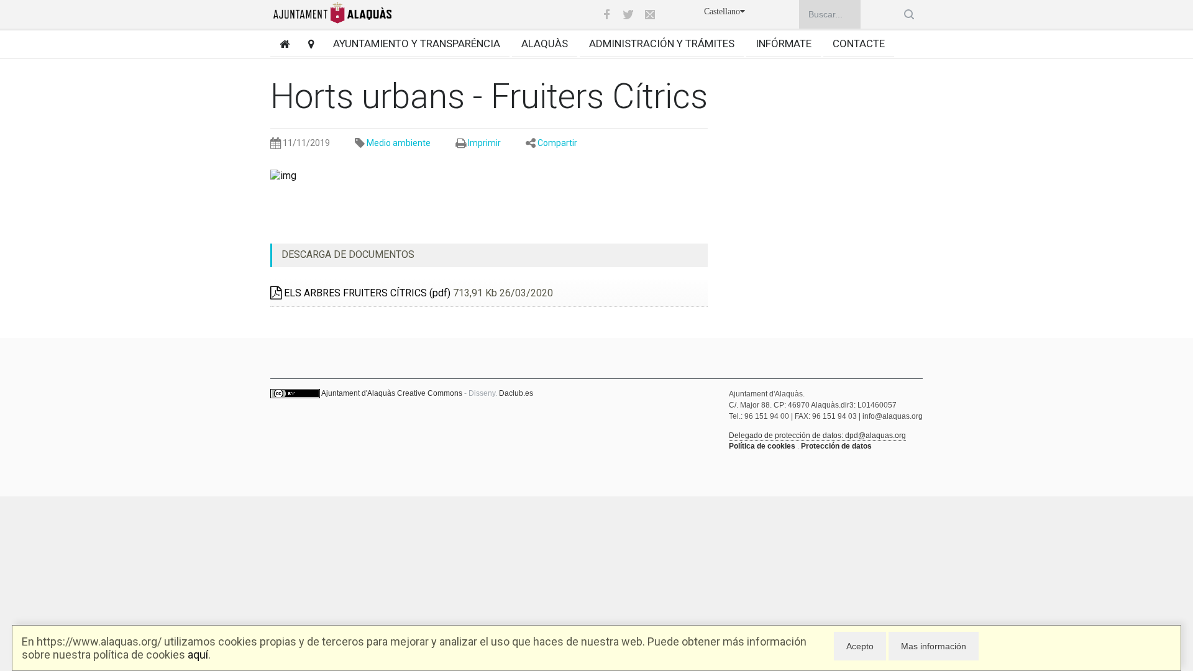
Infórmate (783, 43)
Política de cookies (762, 446)
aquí (198, 654)
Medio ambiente (399, 143)
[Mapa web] (306, 43)
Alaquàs (544, 43)
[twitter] (628, 14)
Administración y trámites (661, 43)
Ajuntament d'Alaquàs (358, 393)
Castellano (722, 11)
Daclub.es (516, 393)
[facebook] (606, 14)
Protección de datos (836, 446)
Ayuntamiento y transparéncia (416, 43)
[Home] (280, 43)
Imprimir (484, 143)
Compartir (557, 143)
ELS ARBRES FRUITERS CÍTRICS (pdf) (365, 293)
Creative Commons (429, 393)
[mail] (650, 14)
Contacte (859, 43)
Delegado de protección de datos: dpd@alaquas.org (817, 435)
